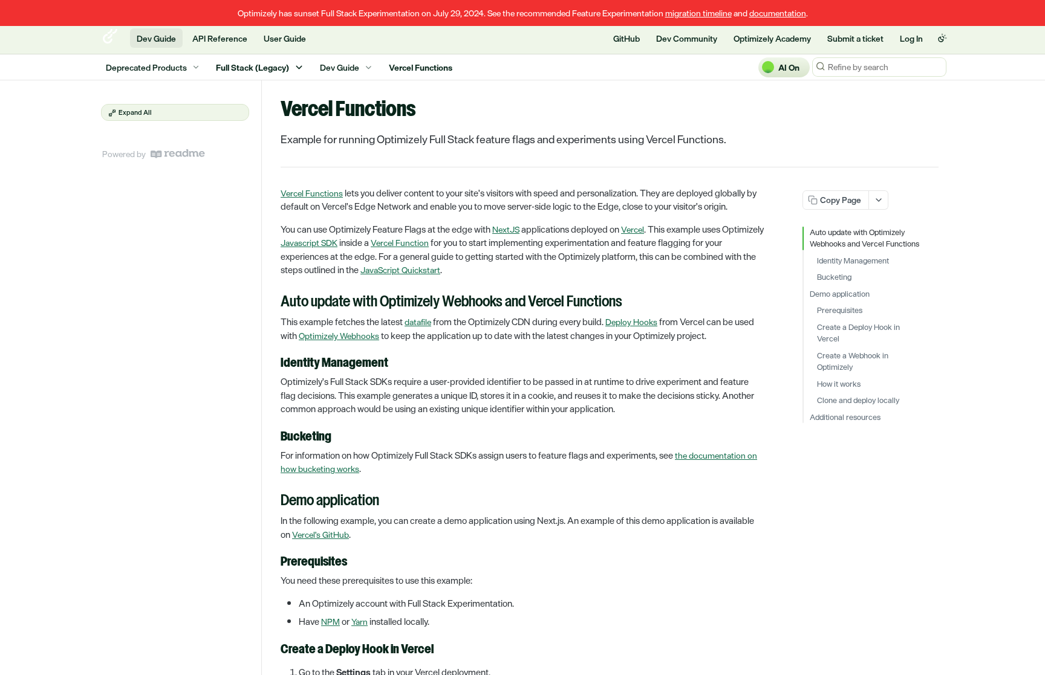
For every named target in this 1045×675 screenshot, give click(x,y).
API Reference (219, 38)
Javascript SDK (309, 243)
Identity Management (853, 261)
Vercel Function (400, 243)
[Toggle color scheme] (942, 38)
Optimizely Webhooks (339, 336)
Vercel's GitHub (320, 534)
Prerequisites (839, 311)
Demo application (840, 294)
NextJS (505, 229)
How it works (839, 384)
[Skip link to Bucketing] (272, 436)
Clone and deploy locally (858, 401)
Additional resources (845, 418)
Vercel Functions (312, 193)
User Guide (285, 38)
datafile (418, 322)
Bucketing (834, 277)
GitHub (626, 38)
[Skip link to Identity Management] (272, 363)
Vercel (632, 229)
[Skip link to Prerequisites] (272, 562)
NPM (330, 621)
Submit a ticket (855, 38)
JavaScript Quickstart (400, 270)
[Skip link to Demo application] (272, 501)
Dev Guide (156, 38)
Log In (911, 38)
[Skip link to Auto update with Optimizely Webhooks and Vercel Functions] (272, 302)
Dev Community (686, 38)
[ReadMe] (178, 153)
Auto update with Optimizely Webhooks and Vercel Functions (864, 238)
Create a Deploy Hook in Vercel (858, 333)
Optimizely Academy (772, 38)
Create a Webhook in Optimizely (852, 361)
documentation (777, 13)
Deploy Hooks (631, 322)
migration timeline (698, 13)
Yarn (359, 621)
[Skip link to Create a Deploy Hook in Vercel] (272, 649)
